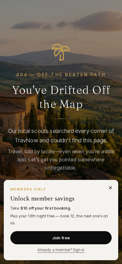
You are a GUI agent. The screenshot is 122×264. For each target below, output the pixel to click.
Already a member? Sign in (61, 249)
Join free (61, 237)
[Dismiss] (110, 187)
